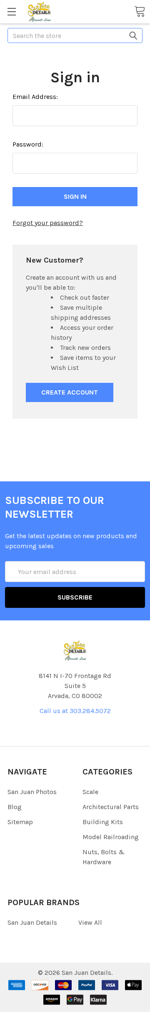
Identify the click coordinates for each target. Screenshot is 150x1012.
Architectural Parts (110, 807)
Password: (27, 144)
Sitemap (20, 822)
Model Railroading (110, 837)
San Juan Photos (32, 792)
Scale (90, 792)
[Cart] (139, 11)
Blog (15, 807)
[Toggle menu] (11, 11)
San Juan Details (32, 922)
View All (90, 922)
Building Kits (102, 822)
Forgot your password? (47, 223)
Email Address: (35, 97)
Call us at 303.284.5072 (75, 711)
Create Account (69, 392)
